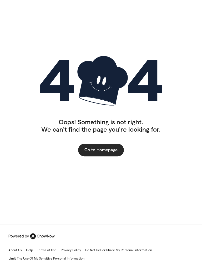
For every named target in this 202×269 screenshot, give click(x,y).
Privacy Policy (71, 250)
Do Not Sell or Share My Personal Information (118, 250)
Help (29, 250)
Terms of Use (47, 250)
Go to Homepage (101, 150)
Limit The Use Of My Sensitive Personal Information (46, 258)
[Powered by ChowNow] (31, 236)
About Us (15, 250)
